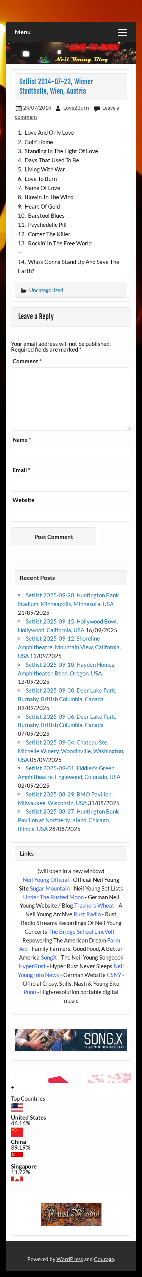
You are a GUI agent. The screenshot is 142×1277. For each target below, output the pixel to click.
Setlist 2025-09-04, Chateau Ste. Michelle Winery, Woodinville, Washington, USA (71, 751)
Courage (104, 1259)
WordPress (69, 1259)
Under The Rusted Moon (53, 897)
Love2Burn (76, 107)
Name (21, 440)
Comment (27, 361)
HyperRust (32, 966)
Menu (23, 31)
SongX (49, 957)
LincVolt (104, 931)
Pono (29, 991)
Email (21, 470)
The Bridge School (70, 931)
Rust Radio (87, 914)
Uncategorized (46, 290)
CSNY (114, 974)
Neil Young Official (46, 879)
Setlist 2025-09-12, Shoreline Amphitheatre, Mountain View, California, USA (69, 647)
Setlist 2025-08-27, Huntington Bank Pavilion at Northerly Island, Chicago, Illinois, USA (68, 820)
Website (23, 500)
